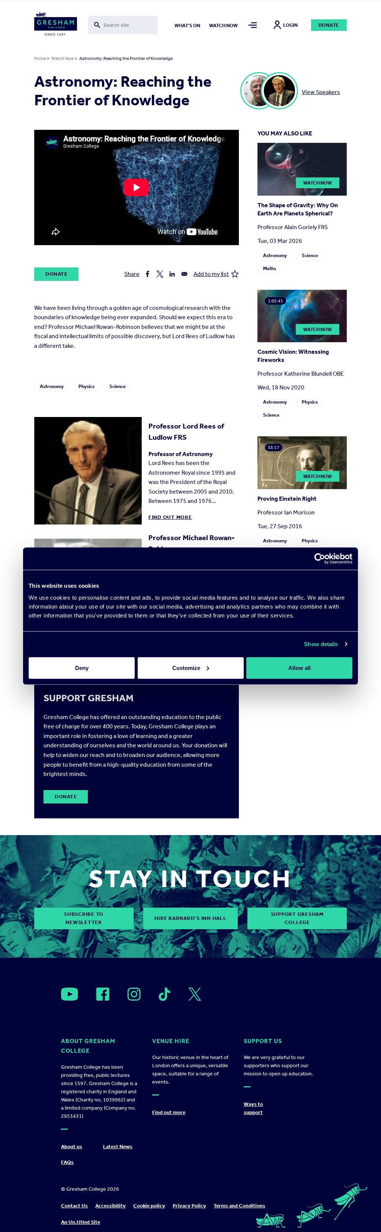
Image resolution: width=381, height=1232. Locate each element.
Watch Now (62, 58)
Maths (269, 268)
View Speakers (321, 92)
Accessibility (110, 1206)
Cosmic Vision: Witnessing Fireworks (293, 355)
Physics (87, 386)
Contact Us (74, 1206)
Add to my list (211, 273)
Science (117, 386)
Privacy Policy (189, 1206)
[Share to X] (159, 274)
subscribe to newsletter (83, 918)
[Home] (55, 25)
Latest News (117, 1146)
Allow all (299, 667)
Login (290, 25)
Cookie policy (149, 1206)
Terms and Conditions (239, 1206)
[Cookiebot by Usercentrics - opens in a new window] (319, 558)
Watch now (223, 25)
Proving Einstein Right (287, 498)
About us (71, 1146)
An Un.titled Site (80, 1222)
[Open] (69, 994)
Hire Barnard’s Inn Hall (190, 918)
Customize (186, 667)
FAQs (67, 1162)
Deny (82, 667)
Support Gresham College (297, 918)
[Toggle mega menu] (253, 25)
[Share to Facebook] (147, 274)
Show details (321, 644)
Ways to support (253, 1108)
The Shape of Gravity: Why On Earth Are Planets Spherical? (297, 209)
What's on (187, 25)
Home (40, 58)
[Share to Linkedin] (172, 274)
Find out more (170, 517)
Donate (329, 25)
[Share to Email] (184, 274)
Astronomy (52, 386)
